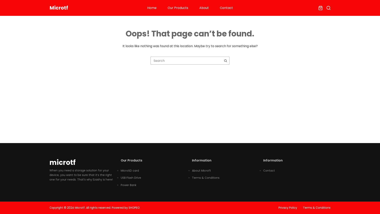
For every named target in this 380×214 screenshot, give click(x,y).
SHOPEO (134, 208)
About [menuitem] (204, 8)
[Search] (329, 8)
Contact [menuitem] (226, 8)
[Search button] (226, 61)
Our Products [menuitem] (178, 8)
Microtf (58, 7)
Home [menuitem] (152, 8)
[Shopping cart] (320, 8)
